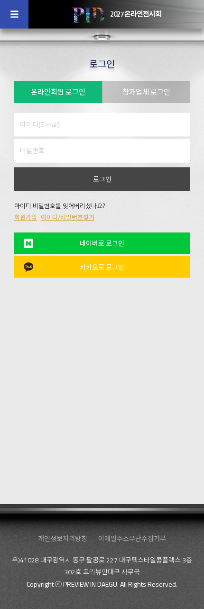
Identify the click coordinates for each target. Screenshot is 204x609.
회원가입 (25, 217)
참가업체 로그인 (146, 92)
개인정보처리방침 (62, 538)
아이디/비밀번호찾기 (67, 217)
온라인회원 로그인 (58, 92)
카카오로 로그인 (102, 267)
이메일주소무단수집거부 (132, 538)
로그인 (102, 179)
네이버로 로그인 (102, 243)
